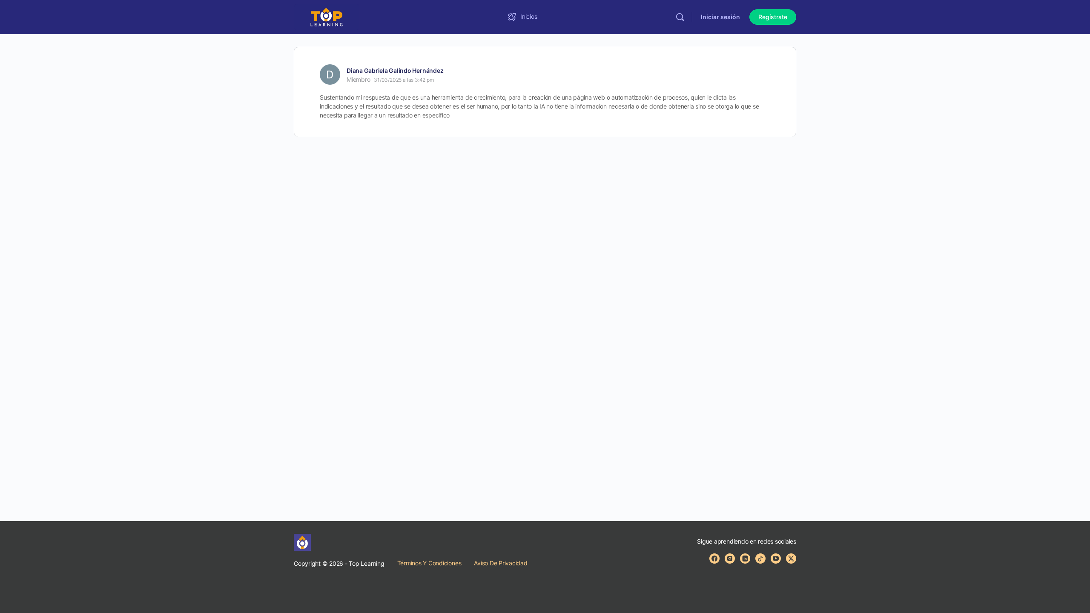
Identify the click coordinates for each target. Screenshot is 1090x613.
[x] (791, 558)
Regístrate (772, 16)
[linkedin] (745, 558)
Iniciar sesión (720, 16)
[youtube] (776, 558)
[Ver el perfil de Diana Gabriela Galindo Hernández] (330, 74)
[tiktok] (760, 558)
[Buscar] (679, 17)
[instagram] (730, 558)
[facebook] (714, 558)
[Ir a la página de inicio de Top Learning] (326, 16)
